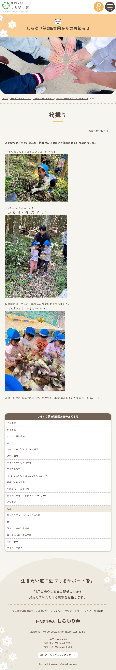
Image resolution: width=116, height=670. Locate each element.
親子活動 (11, 430)
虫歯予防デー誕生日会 (18, 489)
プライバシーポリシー (62, 611)
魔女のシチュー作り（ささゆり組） (24, 515)
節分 (9, 522)
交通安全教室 (13, 469)
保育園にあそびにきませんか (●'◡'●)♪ (27, 495)
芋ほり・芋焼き (14, 548)
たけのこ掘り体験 (16, 436)
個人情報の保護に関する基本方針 (30, 611)
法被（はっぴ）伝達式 (18, 528)
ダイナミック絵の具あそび (20, 462)
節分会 (10, 443)
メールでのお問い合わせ (58, 655)
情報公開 (99, 611)
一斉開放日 (12, 541)
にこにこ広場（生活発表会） (21, 535)
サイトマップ (84, 611)
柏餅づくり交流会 (16, 482)
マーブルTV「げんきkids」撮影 (23, 449)
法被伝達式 (12, 456)
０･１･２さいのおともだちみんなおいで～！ (29, 476)
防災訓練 (11, 423)
